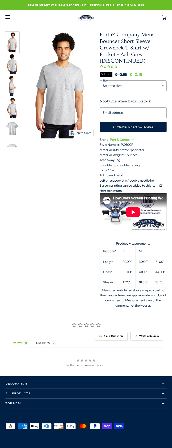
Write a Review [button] (149, 336)
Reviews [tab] (16, 343)
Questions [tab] (43, 343)
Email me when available (133, 126)
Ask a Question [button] (113, 336)
